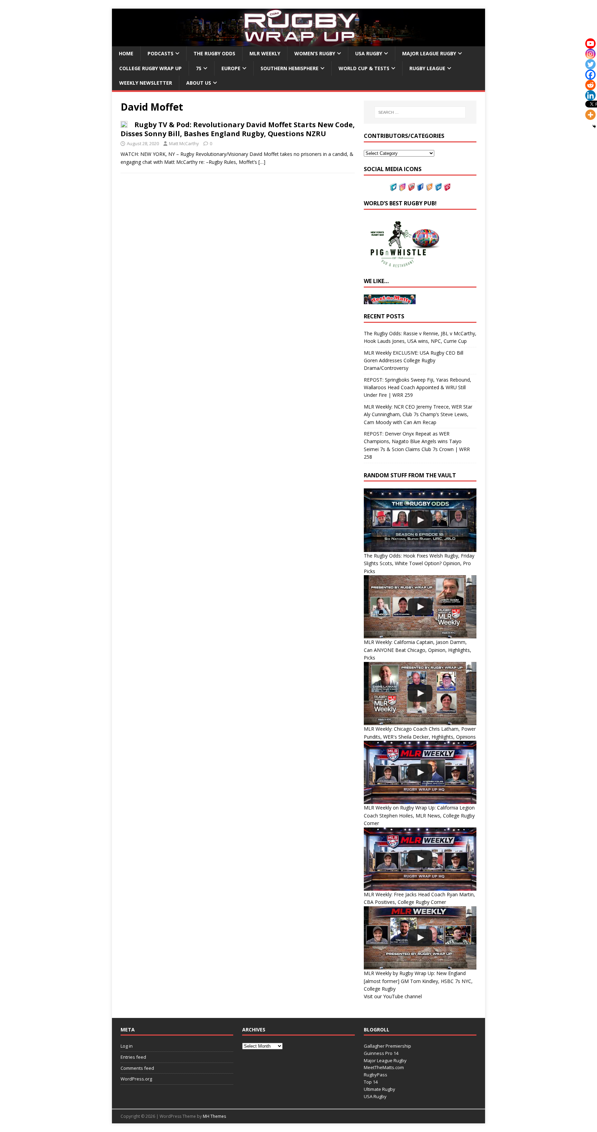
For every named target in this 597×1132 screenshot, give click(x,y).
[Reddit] (590, 85)
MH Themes (214, 1116)
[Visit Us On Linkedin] (438, 187)
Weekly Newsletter (145, 82)
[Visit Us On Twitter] (393, 187)
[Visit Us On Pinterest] (447, 187)
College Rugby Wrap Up (150, 68)
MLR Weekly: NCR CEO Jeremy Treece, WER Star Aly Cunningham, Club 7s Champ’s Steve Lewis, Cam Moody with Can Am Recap (418, 414)
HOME (126, 53)
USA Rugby (368, 53)
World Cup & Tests (364, 68)
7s (198, 68)
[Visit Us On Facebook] (420, 187)
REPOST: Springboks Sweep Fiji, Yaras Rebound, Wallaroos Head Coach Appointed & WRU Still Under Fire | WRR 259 (417, 387)
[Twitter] (590, 64)
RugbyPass (375, 1075)
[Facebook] (590, 74)
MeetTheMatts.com (384, 1067)
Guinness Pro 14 (381, 1053)
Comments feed (137, 1068)
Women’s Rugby (314, 53)
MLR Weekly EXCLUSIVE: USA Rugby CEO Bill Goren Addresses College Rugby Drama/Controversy (413, 360)
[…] (261, 162)
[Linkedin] (590, 95)
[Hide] (594, 126)
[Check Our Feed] (429, 187)
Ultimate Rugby (379, 1089)
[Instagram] (590, 54)
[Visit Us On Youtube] (411, 187)
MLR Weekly (264, 53)
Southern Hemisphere (289, 68)
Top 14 (371, 1082)
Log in (127, 1046)
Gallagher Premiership (387, 1046)
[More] (590, 115)
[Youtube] (590, 43)
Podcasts (160, 53)
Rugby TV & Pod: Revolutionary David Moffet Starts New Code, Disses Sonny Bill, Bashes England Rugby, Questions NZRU (238, 129)
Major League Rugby (429, 53)
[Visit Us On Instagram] (402, 187)
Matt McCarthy (184, 143)
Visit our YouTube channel (393, 996)
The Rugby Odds (214, 53)
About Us (198, 82)
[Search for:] (420, 112)
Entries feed (133, 1057)
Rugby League (427, 68)
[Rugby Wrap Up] (298, 42)
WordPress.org (136, 1079)
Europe (230, 68)
